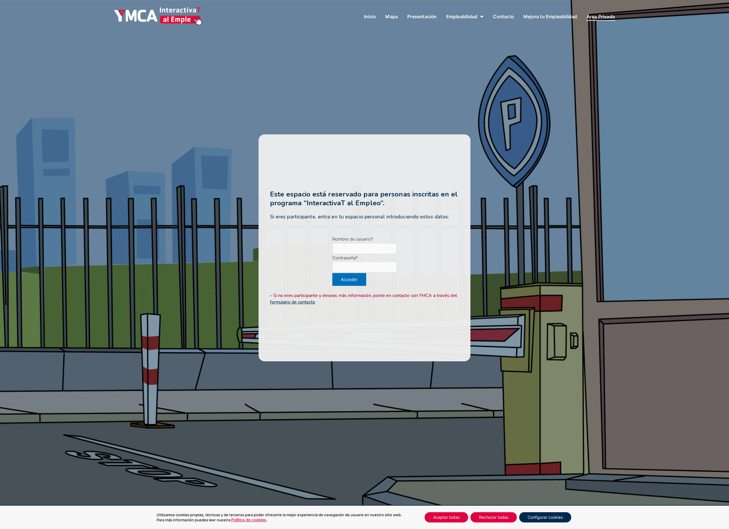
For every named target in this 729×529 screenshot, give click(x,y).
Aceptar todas (446, 517)
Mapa (391, 16)
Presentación (422, 16)
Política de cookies (248, 519)
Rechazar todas (493, 517)
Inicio (370, 16)
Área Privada (601, 16)
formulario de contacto (292, 302)
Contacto (503, 16)
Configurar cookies (545, 517)
